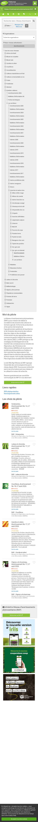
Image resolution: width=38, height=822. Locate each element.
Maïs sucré (9, 283)
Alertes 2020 (14, 139)
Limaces (14, 223)
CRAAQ (26, 810)
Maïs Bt (14, 227)
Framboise (9, 83)
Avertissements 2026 (14, 93)
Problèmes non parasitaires (19, 275)
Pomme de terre (11, 296)
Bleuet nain (9, 60)
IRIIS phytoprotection (11, 391)
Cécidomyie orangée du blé (21, 203)
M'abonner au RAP (17, 382)
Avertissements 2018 (16, 163)
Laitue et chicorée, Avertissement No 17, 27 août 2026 (21, 446)
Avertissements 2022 (16, 126)
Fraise (8, 80)
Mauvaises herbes (16, 268)
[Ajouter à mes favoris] (34, 404)
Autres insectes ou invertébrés (22, 199)
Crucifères (9, 67)
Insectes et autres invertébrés (19, 190)
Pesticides (13, 271)
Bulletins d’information (21, 256)
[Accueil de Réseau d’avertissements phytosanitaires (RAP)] (2, 14)
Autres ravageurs (15, 183)
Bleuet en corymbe (12, 56)
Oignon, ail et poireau (13, 290)
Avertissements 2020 (16, 143)
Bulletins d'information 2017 (18, 177)
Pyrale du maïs (16, 237)
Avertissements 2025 (16, 106)
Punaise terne (16, 233)
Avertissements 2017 (16, 173)
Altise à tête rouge (18, 193)
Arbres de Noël (11, 53)
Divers (12, 187)
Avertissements (19, 253)
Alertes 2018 (14, 160)
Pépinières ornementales (14, 293)
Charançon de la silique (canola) (22, 206)
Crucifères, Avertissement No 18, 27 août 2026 (21, 485)
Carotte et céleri (11, 63)
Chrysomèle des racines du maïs (22, 210)
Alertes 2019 (14, 150)
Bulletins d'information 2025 (18, 109)
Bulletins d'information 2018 (18, 166)
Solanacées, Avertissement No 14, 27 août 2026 (21, 406)
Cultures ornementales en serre (16, 77)
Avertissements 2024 (16, 112)
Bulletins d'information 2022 (18, 129)
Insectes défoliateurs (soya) (21, 216)
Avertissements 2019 (16, 153)
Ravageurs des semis (19, 240)
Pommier (9, 300)
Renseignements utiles (12, 393)
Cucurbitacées (11, 70)
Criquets (14, 213)
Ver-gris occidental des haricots (22, 250)
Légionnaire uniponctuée (20, 220)
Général (8, 87)
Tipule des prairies (18, 243)
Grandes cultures (11, 90)
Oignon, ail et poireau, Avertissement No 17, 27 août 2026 (21, 564)
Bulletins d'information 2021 (18, 136)
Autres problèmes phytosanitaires (21, 180)
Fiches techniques (14, 100)
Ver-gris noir (16, 247)
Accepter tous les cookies (19, 819)
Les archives (12, 103)
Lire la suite (15, 431)
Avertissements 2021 (16, 133)
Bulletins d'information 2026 (16, 96)
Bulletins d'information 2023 (18, 123)
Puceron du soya (17, 230)
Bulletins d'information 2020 (18, 146)
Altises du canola (17, 196)
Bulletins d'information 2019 (18, 156)
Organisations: (9, 34)
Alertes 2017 (14, 170)
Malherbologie (11, 286)
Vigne (8, 306)
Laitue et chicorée (12, 279)
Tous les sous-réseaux (11, 50)
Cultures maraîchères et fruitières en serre (19, 73)
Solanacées (10, 303)
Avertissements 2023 (16, 119)
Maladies (13, 264)
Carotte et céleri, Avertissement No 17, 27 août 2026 (21, 524)
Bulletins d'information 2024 (18, 116)
